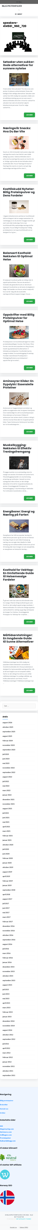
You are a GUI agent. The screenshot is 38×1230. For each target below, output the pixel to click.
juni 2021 (6, 818)
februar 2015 (8, 1012)
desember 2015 (8, 967)
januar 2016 (7, 962)
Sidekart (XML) (24, 1227)
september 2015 (9, 980)
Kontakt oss (4, 1109)
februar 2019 (8, 881)
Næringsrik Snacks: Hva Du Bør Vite (17, 129)
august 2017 (7, 899)
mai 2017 (6, 912)
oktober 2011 (8, 1071)
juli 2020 (6, 849)
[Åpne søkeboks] (19, 10)
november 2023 (9, 745)
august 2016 (7, 944)
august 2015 (7, 985)
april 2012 (6, 1048)
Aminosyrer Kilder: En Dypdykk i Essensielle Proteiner (18, 384)
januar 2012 (7, 1062)
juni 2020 (6, 854)
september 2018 (9, 890)
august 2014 (7, 1030)
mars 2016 (6, 953)
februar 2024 (8, 741)
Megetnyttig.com (7, 1129)
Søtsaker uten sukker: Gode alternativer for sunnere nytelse (18, 65)
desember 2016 (8, 926)
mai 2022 (6, 786)
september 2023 (9, 750)
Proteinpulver (5, 1138)
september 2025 (9, 732)
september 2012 (9, 1039)
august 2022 (7, 777)
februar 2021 (8, 836)
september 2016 (9, 940)
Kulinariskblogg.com (7, 1141)
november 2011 (9, 1066)
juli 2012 (6, 1044)
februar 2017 (8, 922)
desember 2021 (8, 799)
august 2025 (7, 736)
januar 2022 (7, 795)
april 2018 (6, 894)
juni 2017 (6, 908)
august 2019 (7, 872)
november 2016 (9, 931)
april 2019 (6, 876)
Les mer (29, 115)
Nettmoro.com (6, 1132)
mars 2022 (6, 790)
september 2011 (9, 1075)
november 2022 (9, 768)
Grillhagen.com (6, 1135)
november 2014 (9, 1026)
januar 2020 (7, 863)
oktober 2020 (8, 845)
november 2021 (9, 804)
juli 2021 (6, 813)
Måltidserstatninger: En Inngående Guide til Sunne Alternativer (18, 638)
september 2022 (9, 772)
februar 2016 (8, 958)
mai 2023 (6, 763)
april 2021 (6, 827)
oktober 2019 (8, 867)
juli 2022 (6, 781)
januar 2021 (7, 840)
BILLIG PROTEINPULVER (12, 6)
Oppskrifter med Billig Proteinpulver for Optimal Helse (18, 318)
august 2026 (7, 722)
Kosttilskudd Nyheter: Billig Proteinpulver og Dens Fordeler (19, 192)
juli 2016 (6, 949)
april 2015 (6, 1003)
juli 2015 (6, 989)
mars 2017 (6, 917)
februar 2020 (8, 858)
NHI (1, 1126)
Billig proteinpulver (6, 1100)
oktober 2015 (8, 976)
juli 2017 (6, 903)
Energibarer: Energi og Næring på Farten (19, 513)
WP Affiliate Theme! (23, 1219)
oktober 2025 (8, 727)
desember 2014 (8, 1021)
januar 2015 (7, 1017)
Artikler (2, 1113)
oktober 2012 (8, 1035)
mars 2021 (6, 831)
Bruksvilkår (4, 1104)
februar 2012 (8, 1057)
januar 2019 (7, 885)
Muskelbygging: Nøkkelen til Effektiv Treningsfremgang (17, 448)
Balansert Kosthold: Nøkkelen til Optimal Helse (18, 256)
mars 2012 (6, 1053)
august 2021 (7, 808)
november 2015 (9, 971)
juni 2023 (6, 759)
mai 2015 (6, 998)
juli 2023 (6, 754)
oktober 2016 (8, 935)
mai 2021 (6, 822)
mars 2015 (6, 1008)
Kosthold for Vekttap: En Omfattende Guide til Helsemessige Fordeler (18, 575)
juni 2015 (6, 994)
